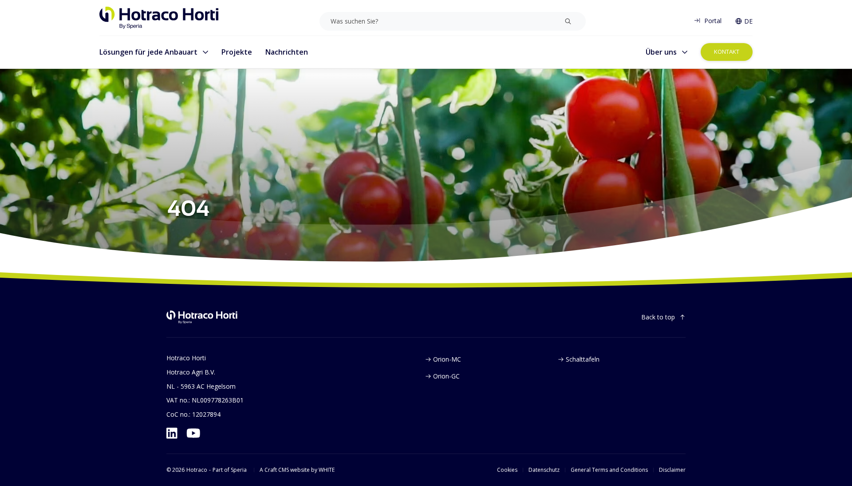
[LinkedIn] (172, 433)
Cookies (507, 470)
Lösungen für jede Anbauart (148, 52)
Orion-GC (446, 376)
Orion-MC (447, 359)
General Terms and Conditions (609, 470)
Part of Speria (230, 470)
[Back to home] (201, 317)
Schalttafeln (583, 359)
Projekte (236, 52)
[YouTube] (193, 433)
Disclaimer (672, 470)
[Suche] (568, 21)
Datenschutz (544, 470)
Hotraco (196, 470)
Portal (713, 20)
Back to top (658, 317)
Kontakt (726, 52)
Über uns (661, 52)
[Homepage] (159, 18)
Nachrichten (286, 52)
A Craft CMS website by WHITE (297, 470)
